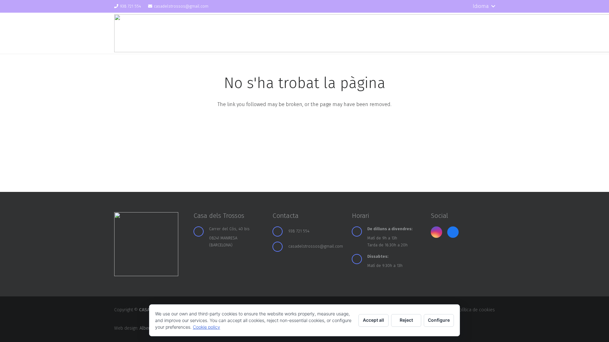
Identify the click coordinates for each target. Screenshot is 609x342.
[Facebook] (460, 6)
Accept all (373, 320)
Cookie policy (206, 327)
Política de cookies (475, 310)
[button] (484, 6)
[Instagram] (449, 6)
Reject (406, 320)
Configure (439, 320)
